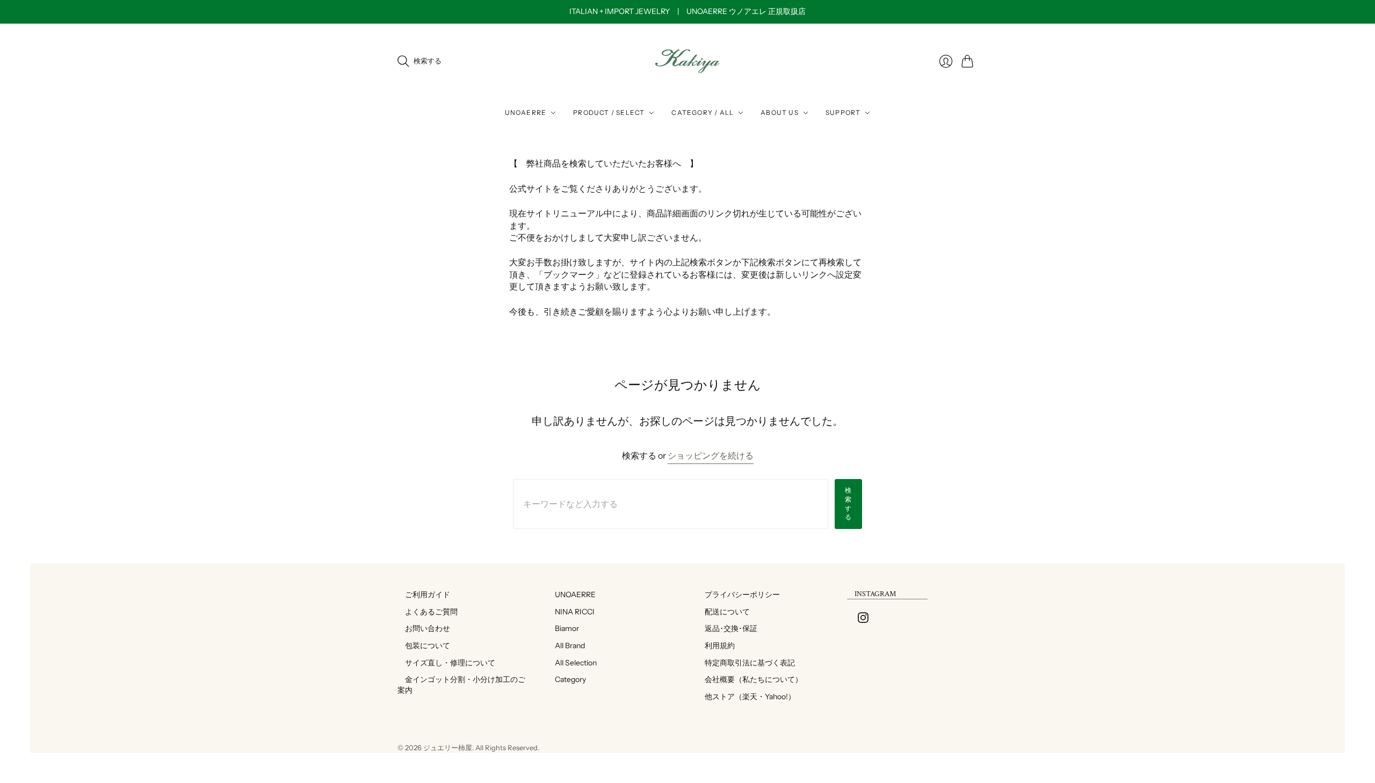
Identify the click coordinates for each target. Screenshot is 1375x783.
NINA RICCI (571, 612)
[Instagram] (863, 619)
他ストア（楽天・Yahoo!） (746, 696)
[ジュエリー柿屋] (687, 61)
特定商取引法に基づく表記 (746, 663)
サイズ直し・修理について (446, 663)
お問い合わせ (423, 628)
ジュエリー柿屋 (447, 747)
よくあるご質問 (427, 612)
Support (843, 112)
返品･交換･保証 (727, 628)
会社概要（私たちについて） (749, 679)
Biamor (563, 628)
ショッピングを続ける (711, 455)
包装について (423, 645)
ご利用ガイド (423, 594)
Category (566, 679)
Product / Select (609, 112)
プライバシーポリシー (738, 594)
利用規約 (716, 645)
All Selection (572, 663)
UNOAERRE (526, 112)
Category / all (702, 112)
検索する (848, 503)
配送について (723, 612)
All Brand (566, 645)
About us (780, 112)
